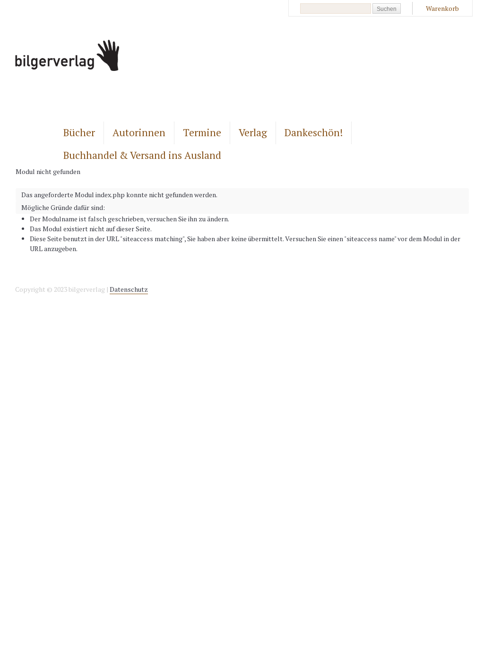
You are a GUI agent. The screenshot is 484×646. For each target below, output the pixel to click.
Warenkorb (442, 8)
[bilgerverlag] (67, 68)
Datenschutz (129, 289)
